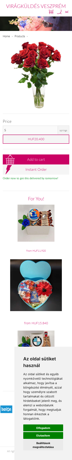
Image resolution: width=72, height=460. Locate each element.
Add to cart (36, 159)
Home (6, 36)
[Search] (59, 12)
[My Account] (66, 12)
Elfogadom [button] (43, 427)
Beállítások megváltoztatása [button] (43, 445)
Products (20, 36)
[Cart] (51, 12)
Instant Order (36, 169)
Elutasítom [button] (43, 435)
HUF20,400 (36, 139)
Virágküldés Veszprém (36, 6)
